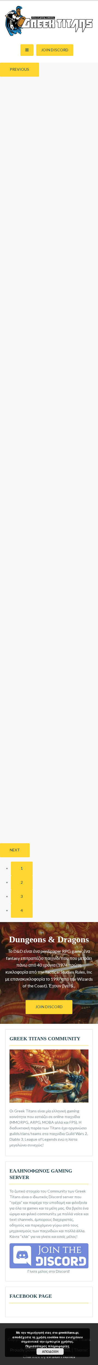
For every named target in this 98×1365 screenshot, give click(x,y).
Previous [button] (19, 69)
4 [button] (22, 910)
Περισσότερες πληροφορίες (47, 1346)
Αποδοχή (50, 1351)
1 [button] (22, 868)
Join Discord (54, 50)
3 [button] (22, 896)
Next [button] (15, 850)
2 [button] (22, 882)
